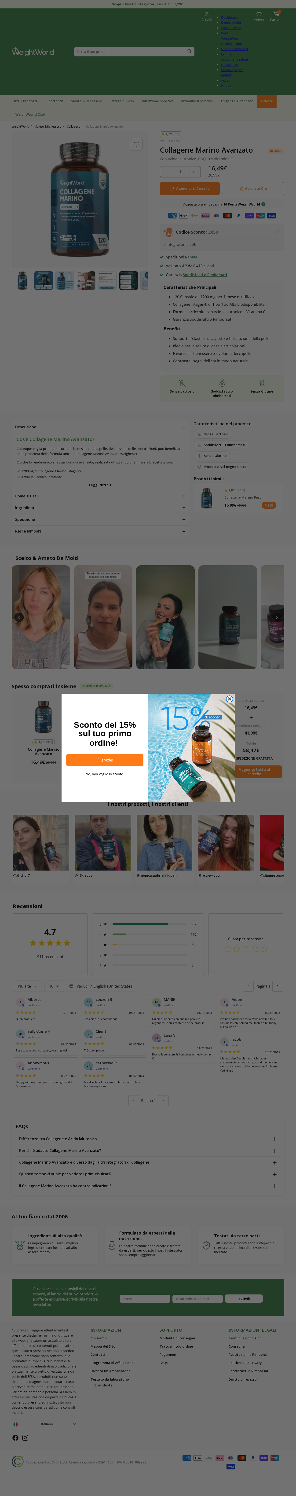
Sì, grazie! (104, 760)
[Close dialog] (229, 699)
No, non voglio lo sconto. (105, 774)
